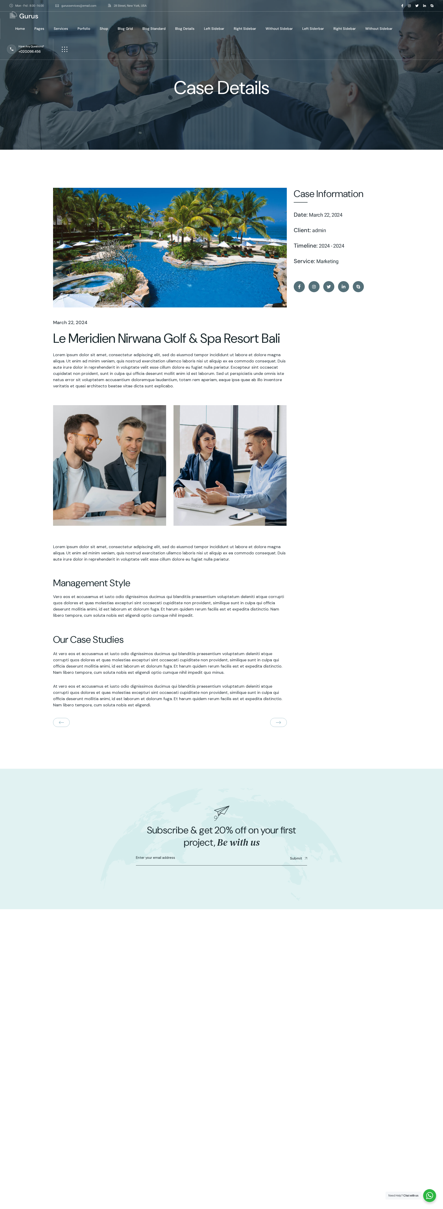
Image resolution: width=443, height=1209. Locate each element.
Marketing (327, 261)
